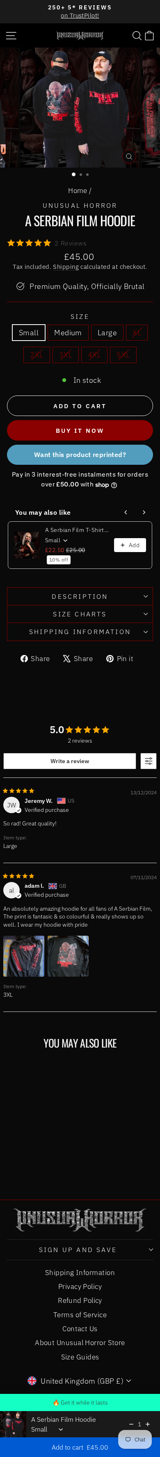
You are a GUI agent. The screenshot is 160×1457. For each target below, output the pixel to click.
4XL (94, 354)
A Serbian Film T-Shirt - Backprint (77, 530)
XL (137, 332)
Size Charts (80, 614)
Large (107, 332)
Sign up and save (78, 1250)
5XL (123, 354)
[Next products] (144, 512)
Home (77, 190)
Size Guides (80, 1357)
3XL (65, 354)
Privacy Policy (80, 1286)
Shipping (66, 266)
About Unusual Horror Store (80, 1342)
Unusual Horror (80, 205)
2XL (36, 354)
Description (80, 596)
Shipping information (80, 631)
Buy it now (80, 430)
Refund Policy (80, 1300)
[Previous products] (126, 512)
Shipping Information (80, 1272)
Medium (68, 332)
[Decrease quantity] (131, 1424)
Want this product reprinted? (80, 454)
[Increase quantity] (148, 1424)
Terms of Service (80, 1314)
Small (29, 332)
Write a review (69, 761)
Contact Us (80, 1328)
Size (80, 316)
